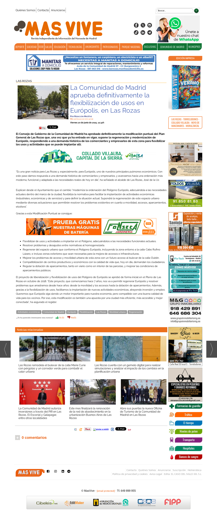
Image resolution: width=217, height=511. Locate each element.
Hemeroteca (194, 470)
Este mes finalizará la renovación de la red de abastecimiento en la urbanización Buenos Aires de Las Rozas (90, 413)
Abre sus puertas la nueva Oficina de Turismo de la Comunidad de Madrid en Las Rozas (141, 411)
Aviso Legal (156, 474)
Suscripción (179, 470)
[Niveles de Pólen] (185, 431)
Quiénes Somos (25, 10)
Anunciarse (58, 10)
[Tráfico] (185, 414)
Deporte (19, 47)
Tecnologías (75, 47)
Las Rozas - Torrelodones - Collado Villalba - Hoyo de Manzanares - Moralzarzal (185, 122)
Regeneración (135, 312)
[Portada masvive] (185, 87)
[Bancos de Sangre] (185, 457)
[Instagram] (149, 26)
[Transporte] (185, 440)
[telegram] (149, 33)
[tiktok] (136, 33)
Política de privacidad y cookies (130, 474)
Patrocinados (110, 47)
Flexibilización (86, 312)
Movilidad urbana (118, 312)
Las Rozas (24, 81)
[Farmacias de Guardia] (185, 406)
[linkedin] (142, 33)
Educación (59, 47)
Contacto (43, 10)
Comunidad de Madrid (172, 47)
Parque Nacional (131, 47)
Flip (43, 127)
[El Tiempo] (185, 423)
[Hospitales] (185, 448)
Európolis (71, 312)
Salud (48, 47)
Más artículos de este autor (81, 119)
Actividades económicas (29, 312)
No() (73, 317)
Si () (61, 317)
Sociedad (32, 47)
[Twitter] (142, 26)
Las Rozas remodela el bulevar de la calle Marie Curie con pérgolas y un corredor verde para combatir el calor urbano (52, 368)
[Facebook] (136, 26)
